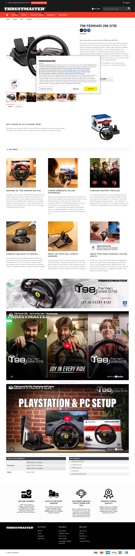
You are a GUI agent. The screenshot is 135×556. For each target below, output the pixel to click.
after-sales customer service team (81, 509)
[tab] (10, 106)
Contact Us (82, 538)
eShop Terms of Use (74, 70)
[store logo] (25, 8)
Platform (29, 19)
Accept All (91, 88)
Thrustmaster (62, 531)
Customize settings (45, 88)
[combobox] (117, 9)
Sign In (127, 3)
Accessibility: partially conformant (65, 542)
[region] (68, 75)
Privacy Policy (86, 70)
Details (10, 106)
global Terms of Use (70, 73)
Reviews (19, 106)
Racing (15, 19)
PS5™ (22, 19)
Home (8, 19)
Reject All (76, 88)
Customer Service (84, 541)
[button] (17, 3)
